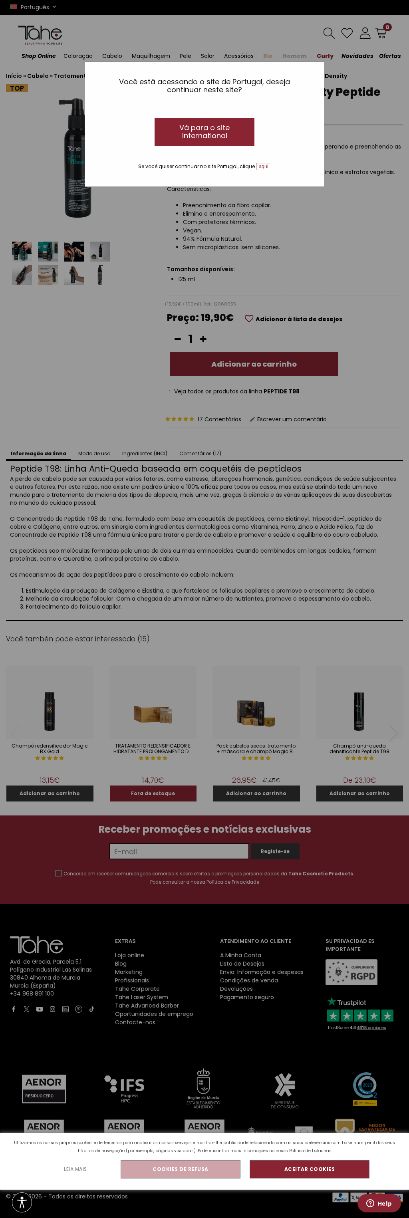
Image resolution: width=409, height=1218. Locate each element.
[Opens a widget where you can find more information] (379, 1204)
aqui (263, 166)
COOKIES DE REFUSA (180, 1169)
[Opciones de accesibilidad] (22, 1203)
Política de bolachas (310, 1151)
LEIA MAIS (75, 1169)
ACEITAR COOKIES (309, 1169)
